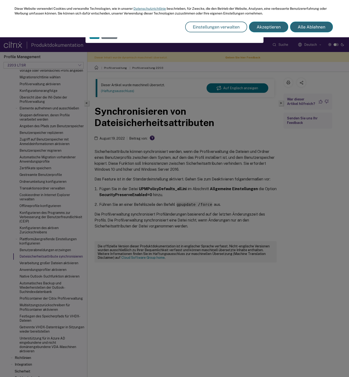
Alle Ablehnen (311, 26)
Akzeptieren (269, 26)
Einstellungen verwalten (216, 26)
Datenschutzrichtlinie (149, 8)
